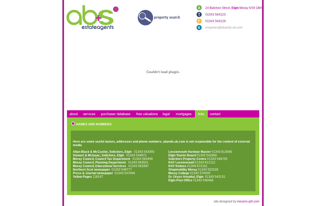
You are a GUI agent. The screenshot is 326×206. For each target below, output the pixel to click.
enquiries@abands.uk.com (223, 27)
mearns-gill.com (248, 201)
